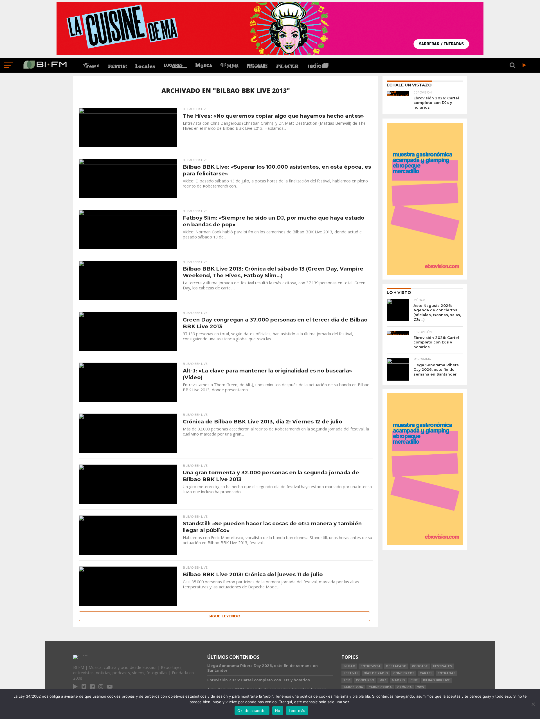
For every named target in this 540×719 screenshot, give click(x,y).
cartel (426, 673)
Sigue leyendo (224, 616)
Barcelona (353, 687)
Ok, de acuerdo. (252, 710)
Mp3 (382, 680)
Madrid (398, 680)
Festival (350, 673)
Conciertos (403, 673)
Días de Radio (376, 673)
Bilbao (349, 666)
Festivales (442, 666)
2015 (420, 687)
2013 (346, 680)
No (277, 710)
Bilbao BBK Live (436, 680)
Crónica (404, 687)
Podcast (420, 666)
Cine (414, 680)
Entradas (446, 673)
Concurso (365, 680)
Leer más (297, 710)
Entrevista (371, 666)
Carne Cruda (380, 687)
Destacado (396, 666)
